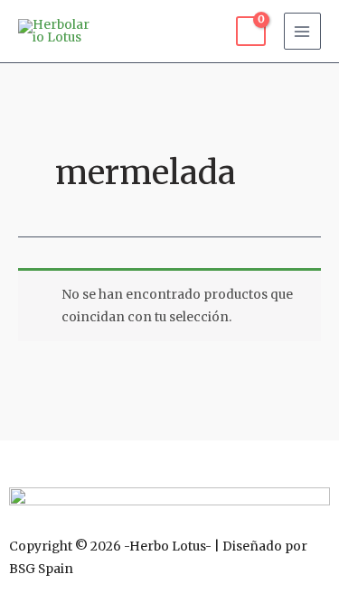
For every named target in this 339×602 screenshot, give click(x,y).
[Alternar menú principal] (302, 31)
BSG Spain (41, 569)
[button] (169, 459)
